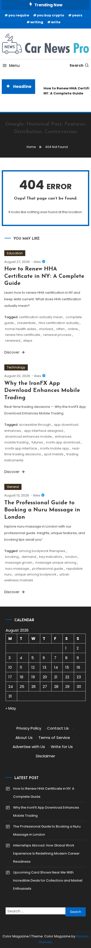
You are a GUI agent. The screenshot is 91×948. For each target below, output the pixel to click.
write (55, 22)
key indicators (50, 556)
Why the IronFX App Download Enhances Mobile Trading (42, 391)
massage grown (18, 562)
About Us (24, 737)
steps (27, 340)
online (73, 329)
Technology (16, 367)
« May (11, 708)
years (77, 15)
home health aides (20, 329)
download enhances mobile (28, 436)
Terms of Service (54, 737)
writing (36, 22)
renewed (12, 340)
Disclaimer (45, 756)
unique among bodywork (35, 574)
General (13, 487)
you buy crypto (50, 15)
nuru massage (17, 568)
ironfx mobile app (54, 448)
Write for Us (62, 746)
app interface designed (43, 430)
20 (45, 677)
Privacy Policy (28, 728)
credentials (26, 322)
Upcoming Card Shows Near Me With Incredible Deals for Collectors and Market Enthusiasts (47, 880)
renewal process (57, 334)
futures (37, 442)
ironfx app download (63, 442)
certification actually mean (41, 317)
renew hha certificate (22, 334)
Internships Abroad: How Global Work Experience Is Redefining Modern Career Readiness (46, 853)
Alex (37, 261)
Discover (12, 352)
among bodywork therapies (42, 550)
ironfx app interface (21, 448)
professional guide (47, 568)
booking (12, 556)
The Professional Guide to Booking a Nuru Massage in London (42, 510)
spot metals (53, 454)
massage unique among (55, 562)
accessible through (35, 424)
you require (18, 15)
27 (45, 686)
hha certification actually (59, 322)
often (60, 329)
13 (44, 667)
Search (76, 65)
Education (15, 253)
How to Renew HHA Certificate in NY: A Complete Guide (44, 276)
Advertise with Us (29, 746)
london (71, 556)
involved (46, 329)
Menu (14, 65)
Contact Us (58, 728)
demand (29, 556)
